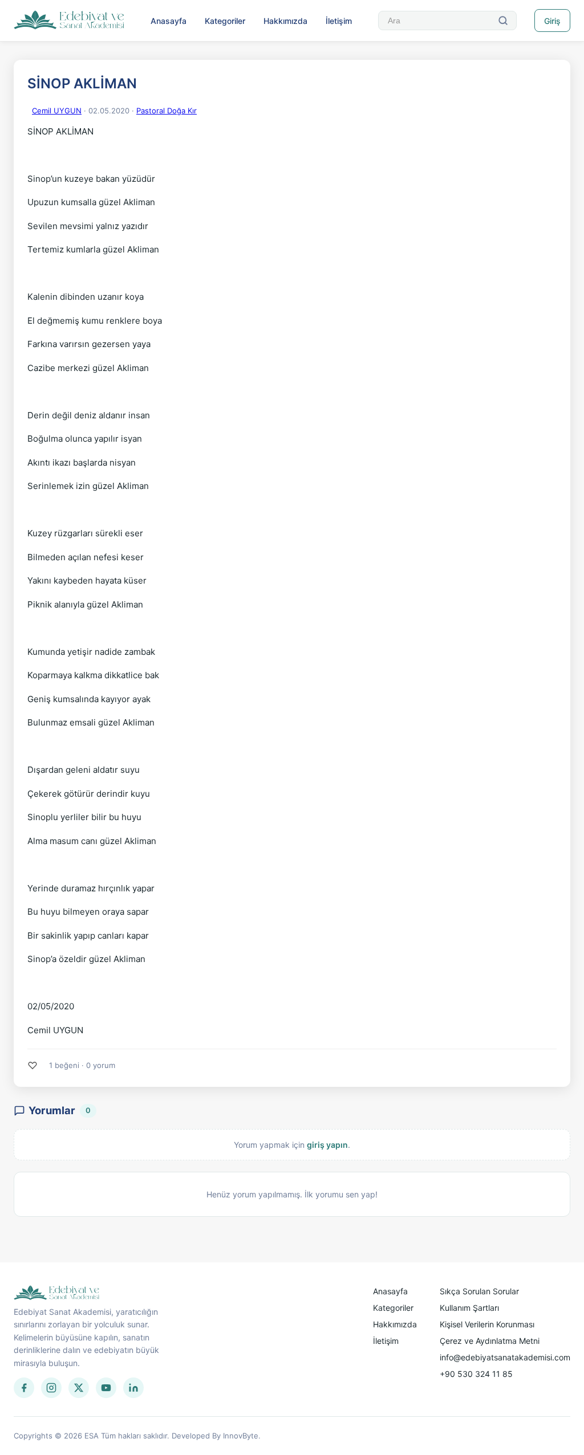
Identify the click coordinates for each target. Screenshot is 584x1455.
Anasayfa (168, 21)
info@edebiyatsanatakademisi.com (505, 1357)
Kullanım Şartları (469, 1308)
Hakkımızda (285, 21)
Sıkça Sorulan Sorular (479, 1291)
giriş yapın (327, 1145)
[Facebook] (24, 1387)
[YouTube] (106, 1387)
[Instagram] (51, 1387)
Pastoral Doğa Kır (166, 110)
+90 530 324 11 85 (476, 1374)
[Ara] (503, 20)
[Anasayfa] (69, 20)
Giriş (552, 21)
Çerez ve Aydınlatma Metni (490, 1341)
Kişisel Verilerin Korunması (487, 1324)
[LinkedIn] (133, 1387)
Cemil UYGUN (57, 110)
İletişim (339, 21)
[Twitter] (78, 1387)
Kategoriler (225, 21)
